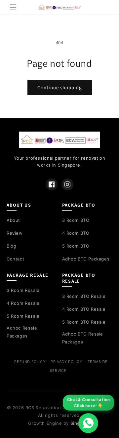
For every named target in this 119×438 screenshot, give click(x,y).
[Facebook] (52, 184)
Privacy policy (66, 361)
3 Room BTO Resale (84, 296)
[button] (13, 7)
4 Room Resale (23, 303)
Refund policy (29, 361)
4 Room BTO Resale (84, 309)
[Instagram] (67, 184)
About (13, 220)
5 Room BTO (76, 246)
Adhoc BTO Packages (86, 258)
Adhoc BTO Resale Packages (82, 337)
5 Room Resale (23, 316)
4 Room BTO (76, 233)
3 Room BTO (76, 220)
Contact (15, 258)
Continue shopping (59, 87)
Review (15, 233)
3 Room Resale (23, 290)
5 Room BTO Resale (84, 322)
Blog (11, 246)
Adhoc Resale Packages (22, 331)
